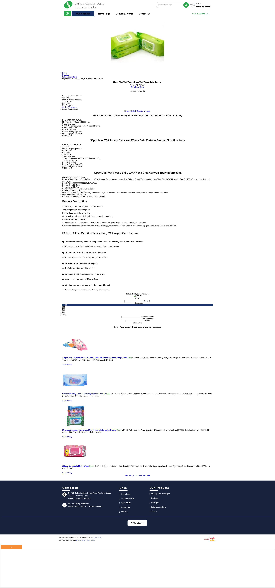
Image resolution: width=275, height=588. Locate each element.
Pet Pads (154, 498)
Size (64, 154)
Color (64, 152)
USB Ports (66, 135)
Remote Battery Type (70, 132)
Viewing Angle (67, 128)
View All (154, 511)
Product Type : (192, 394)
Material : (193, 358)
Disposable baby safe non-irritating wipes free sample (84, 394)
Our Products (83, 13)
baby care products (158, 507)
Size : (93, 360)
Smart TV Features (69, 126)
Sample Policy (67, 189)
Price (64, 120)
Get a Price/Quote (137, 87)
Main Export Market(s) (70, 193)
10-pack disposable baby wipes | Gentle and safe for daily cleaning (89, 430)
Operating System (69, 134)
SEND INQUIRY (131, 476)
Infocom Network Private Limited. (85, 540)
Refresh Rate (67, 130)
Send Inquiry (146, 111)
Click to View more (69, 107)
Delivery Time (67, 185)
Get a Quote (199, 14)
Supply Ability (67, 183)
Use (63, 151)
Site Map (124, 512)
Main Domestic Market (70, 195)
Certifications (67, 197)
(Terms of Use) (97, 538)
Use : (106, 360)
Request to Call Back (132, 111)
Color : (81, 360)
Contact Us (144, 13)
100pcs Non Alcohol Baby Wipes (75, 466)
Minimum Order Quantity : (162, 358)
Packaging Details (69, 191)
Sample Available (69, 187)
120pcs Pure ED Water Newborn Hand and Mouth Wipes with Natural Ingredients (95, 358)
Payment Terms (68, 179)
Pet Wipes (155, 503)
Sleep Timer (67, 124)
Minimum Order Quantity (71, 122)
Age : (179, 358)
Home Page (104, 13)
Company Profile (124, 13)
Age (63, 147)
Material (65, 149)
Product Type (67, 145)
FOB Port (65, 177)
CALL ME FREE (144, 476)
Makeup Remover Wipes (160, 494)
